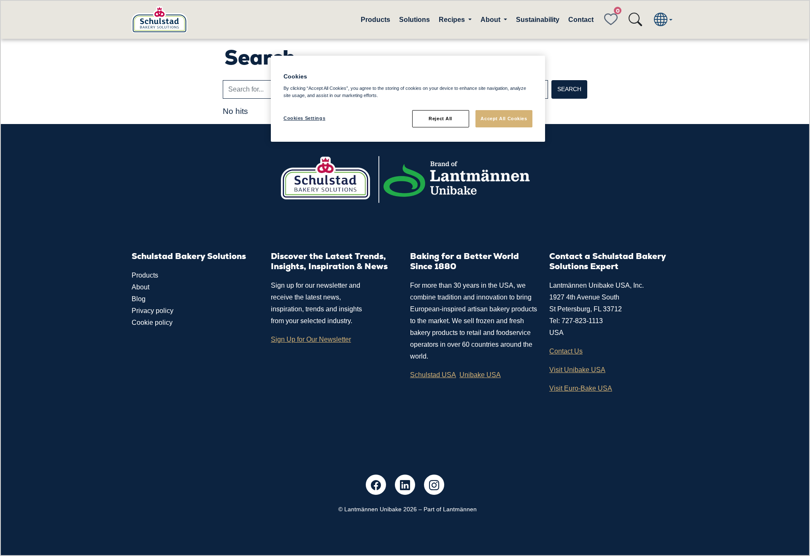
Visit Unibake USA (577, 369)
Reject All (440, 118)
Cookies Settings (304, 118)
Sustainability (537, 19)
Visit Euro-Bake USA (580, 388)
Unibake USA (480, 374)
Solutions (414, 19)
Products (375, 19)
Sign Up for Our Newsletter (311, 339)
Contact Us (566, 351)
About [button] (491, 19)
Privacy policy (152, 310)
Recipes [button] (453, 19)
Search (569, 89)
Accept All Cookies (504, 118)
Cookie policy (152, 322)
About (140, 287)
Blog (139, 298)
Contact (581, 19)
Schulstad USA (433, 374)
